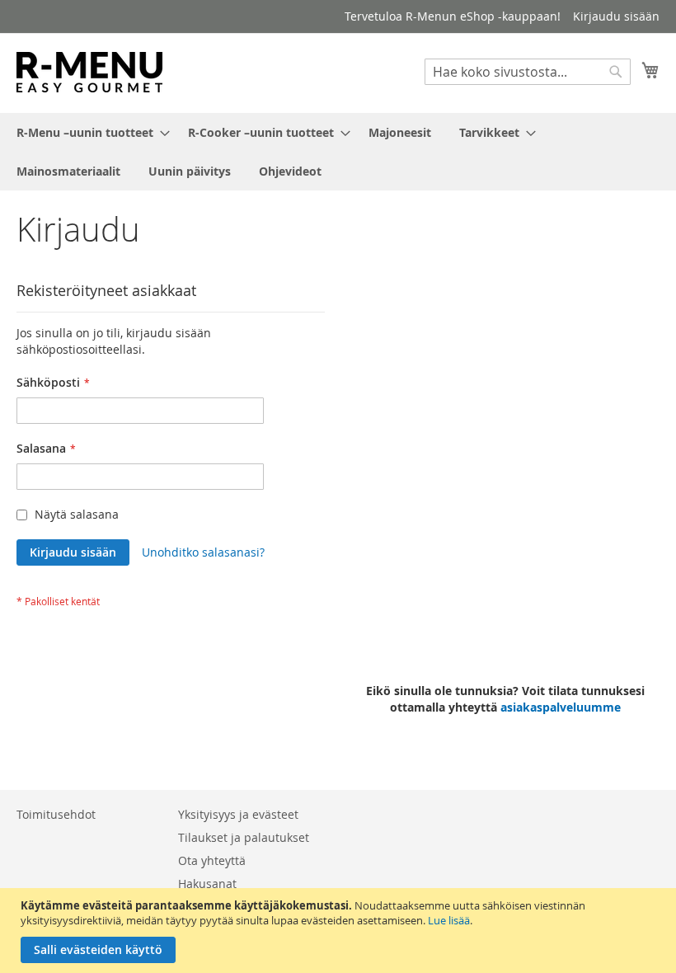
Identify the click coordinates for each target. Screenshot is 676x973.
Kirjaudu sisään (616, 16)
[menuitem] (88, 132)
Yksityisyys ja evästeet (238, 814)
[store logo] (89, 72)
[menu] (338, 151)
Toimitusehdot (56, 814)
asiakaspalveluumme (560, 707)
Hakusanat (207, 883)
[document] (340, 930)
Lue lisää (449, 920)
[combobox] (528, 72)
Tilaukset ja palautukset (243, 837)
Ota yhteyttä (212, 860)
